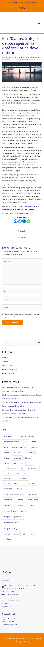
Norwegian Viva (29, 483)
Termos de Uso (7, 606)
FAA (29, 463)
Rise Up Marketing (22, 642)
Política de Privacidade (10, 600)
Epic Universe (19, 463)
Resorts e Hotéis (7, 366)
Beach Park (35, 447)
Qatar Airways (32, 494)
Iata (24, 473)
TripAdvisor (8, 505)
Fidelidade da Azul (10, 468)
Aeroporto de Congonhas (25, 436)
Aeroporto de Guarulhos (12, 442)
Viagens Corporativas (9, 370)
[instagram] (22, 8)
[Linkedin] (24, 221)
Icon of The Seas (9, 478)
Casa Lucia (17, 453)
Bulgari (6, 453)
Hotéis (17, 473)
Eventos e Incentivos (9, 625)
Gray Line (7, 473)
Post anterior (22, 231)
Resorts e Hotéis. (32, 500)
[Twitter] (20, 221)
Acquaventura (8, 436)
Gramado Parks (32, 468)
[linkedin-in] (24, 8)
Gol (22, 468)
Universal (31, 505)
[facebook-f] (19, 8)
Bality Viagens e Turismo (10, 60)
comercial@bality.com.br (27, 3)
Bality (34, 442)
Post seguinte (22, 237)
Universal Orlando (10, 511)
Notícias (21, 57)
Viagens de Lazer (8, 374)
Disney (27, 458)
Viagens (24, 511)
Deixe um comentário (33, 57)
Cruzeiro (7, 458)
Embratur (7, 463)
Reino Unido (8, 500)
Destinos (5, 358)
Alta (25, 442)
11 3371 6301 (13, 3)
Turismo (19, 505)
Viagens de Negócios (12, 528)
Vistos (32, 534)
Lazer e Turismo (8, 622)
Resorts (20, 500)
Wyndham (7, 539)
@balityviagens (22, 213)
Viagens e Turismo (11, 534)
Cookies (5, 603)
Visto (24, 534)
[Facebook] (16, 221)
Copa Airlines (29, 453)
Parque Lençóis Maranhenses (13, 494)
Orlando (19, 489)
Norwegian (23, 478)
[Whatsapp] (28, 221)
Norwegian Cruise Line (12, 483)
